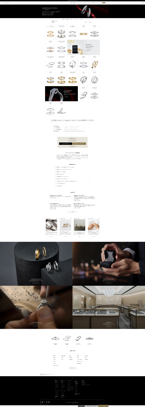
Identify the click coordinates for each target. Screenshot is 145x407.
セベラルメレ (72, 129)
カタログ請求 (83, 381)
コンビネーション (77, 126)
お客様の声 (76, 382)
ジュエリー (81, 19)
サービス (76, 380)
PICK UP (55, 397)
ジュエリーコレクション (79, 2)
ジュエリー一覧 (68, 381)
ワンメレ (67, 129)
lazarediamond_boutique (48, 218)
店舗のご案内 (76, 394)
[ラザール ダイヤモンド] (5, 3)
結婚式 (76, 392)
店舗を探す (93, 2)
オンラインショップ (98, 2)
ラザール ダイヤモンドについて (87, 2)
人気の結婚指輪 (62, 395)
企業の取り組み (68, 390)
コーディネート (76, 19)
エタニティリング (62, 396)
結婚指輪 (74, 2)
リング (68, 382)
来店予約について (76, 381)
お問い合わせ (83, 382)
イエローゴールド (71, 126)
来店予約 (83, 380)
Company (47, 404)
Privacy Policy (44, 404)
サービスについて (36, 326)
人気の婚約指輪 (56, 396)
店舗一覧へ (108, 326)
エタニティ (71, 19)
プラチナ (67, 126)
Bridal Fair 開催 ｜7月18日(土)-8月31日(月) (72, 0)
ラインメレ (77, 129)
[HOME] (72, 403)
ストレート (56, 387)
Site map (41, 404)
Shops (40, 403)
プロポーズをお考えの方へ (77, 393)
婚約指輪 (71, 2)
